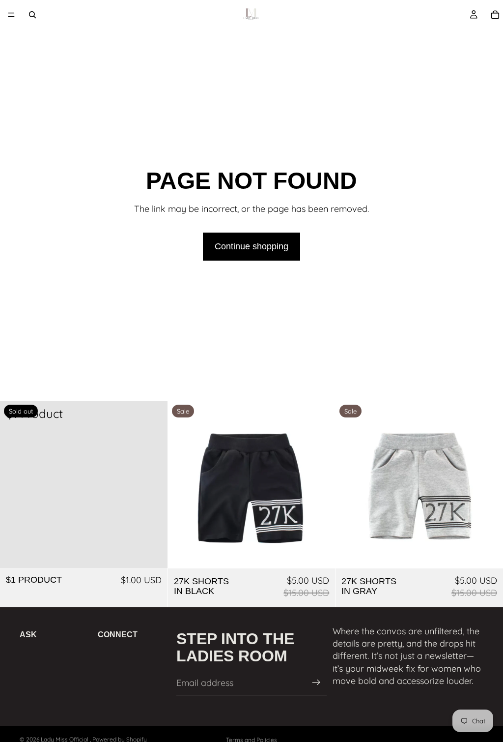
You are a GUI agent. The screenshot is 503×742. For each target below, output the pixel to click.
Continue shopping (251, 246)
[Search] (32, 15)
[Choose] (320, 553)
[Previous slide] (182, 484)
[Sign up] (316, 682)
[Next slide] (320, 484)
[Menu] (11, 14)
